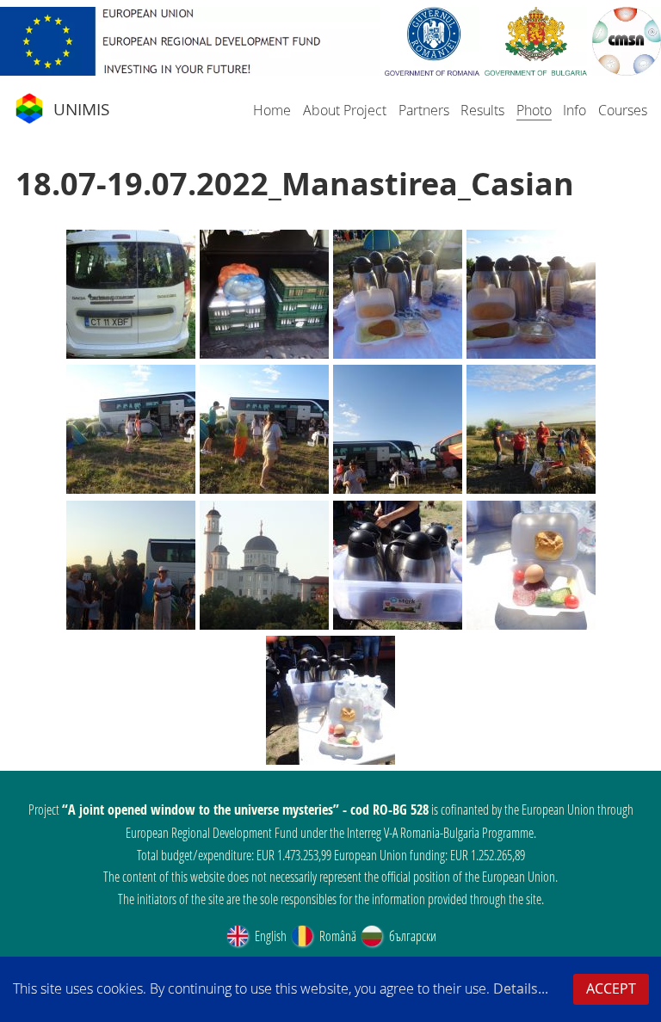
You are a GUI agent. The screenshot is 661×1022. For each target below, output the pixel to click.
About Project (344, 110)
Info (574, 110)
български (411, 936)
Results (482, 110)
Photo (534, 110)
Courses (622, 110)
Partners (423, 110)
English (269, 936)
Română (336, 936)
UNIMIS (81, 109)
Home (272, 110)
